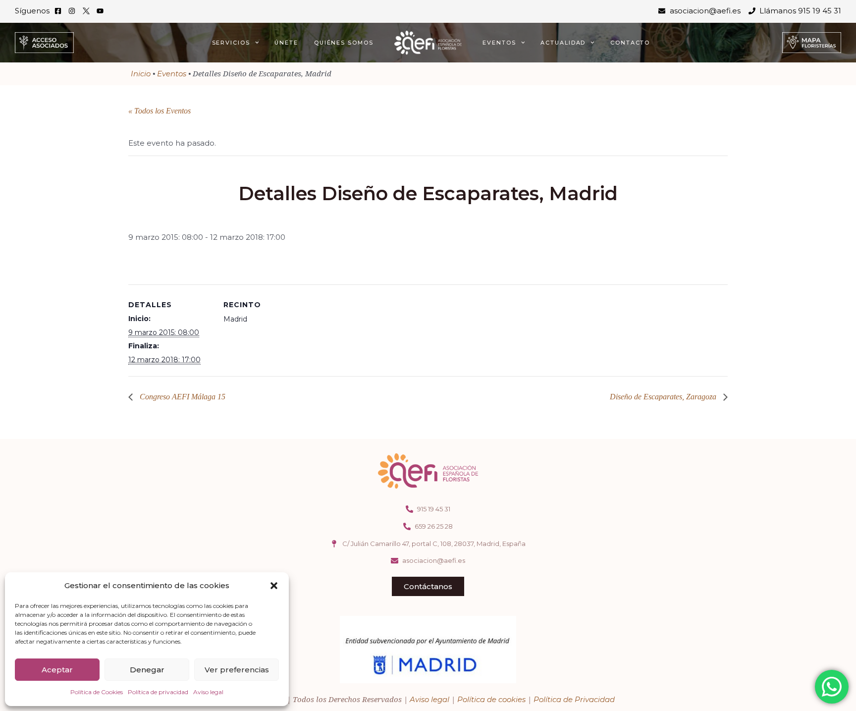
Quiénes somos (344, 42)
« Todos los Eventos (159, 111)
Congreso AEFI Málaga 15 (181, 396)
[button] (274, 586)
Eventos (499, 42)
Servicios (231, 42)
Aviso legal (208, 692)
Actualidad (563, 42)
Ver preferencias (237, 669)
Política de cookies (491, 699)
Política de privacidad (158, 692)
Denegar (147, 669)
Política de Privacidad (574, 699)
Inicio (141, 73)
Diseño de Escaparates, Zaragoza (664, 396)
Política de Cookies (96, 692)
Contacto (630, 42)
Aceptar (57, 669)
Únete (286, 42)
